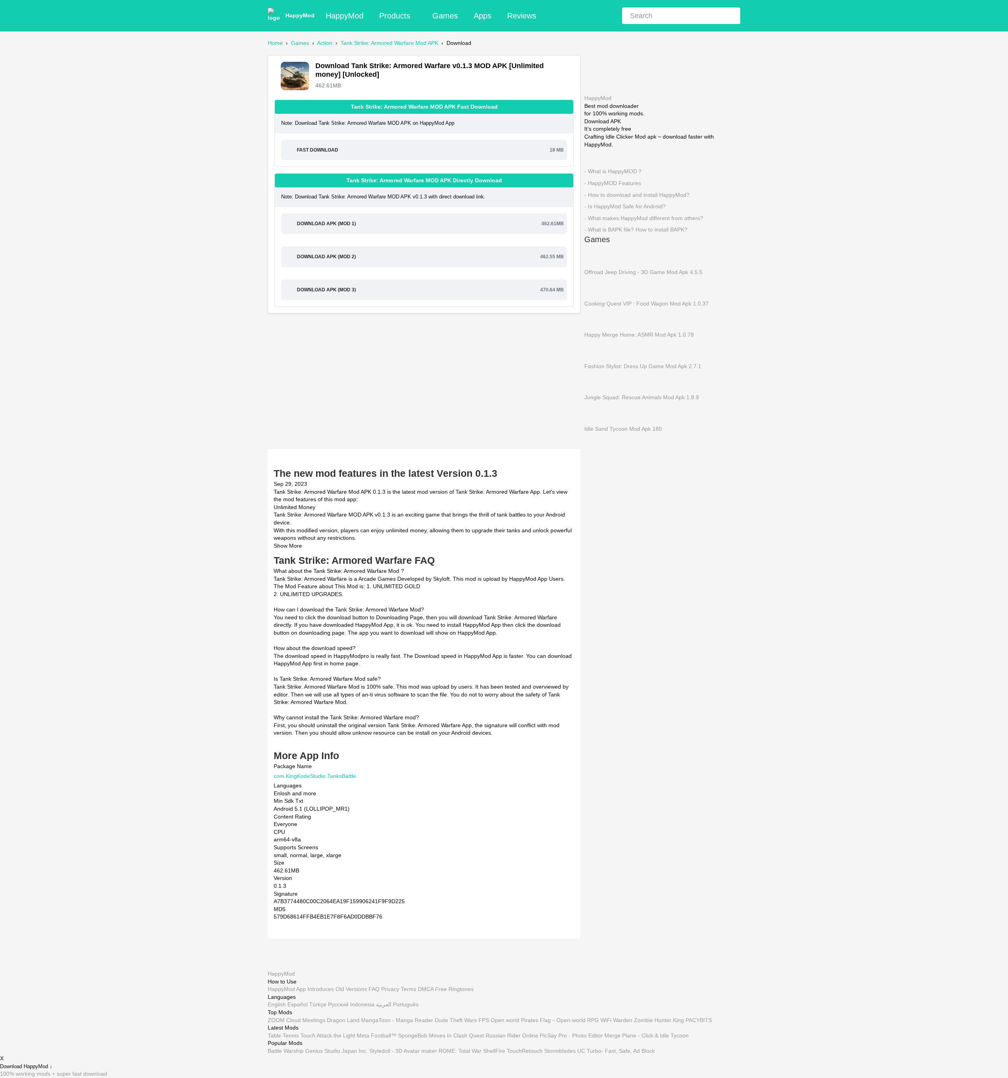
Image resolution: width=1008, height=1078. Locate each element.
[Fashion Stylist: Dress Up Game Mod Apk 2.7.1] (596, 350)
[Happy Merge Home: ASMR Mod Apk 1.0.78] (596, 318)
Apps (482, 15)
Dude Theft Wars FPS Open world (477, 1020)
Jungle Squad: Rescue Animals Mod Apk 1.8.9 (641, 397)
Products (394, 15)
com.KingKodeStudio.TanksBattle (315, 776)
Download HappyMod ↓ (26, 1067)
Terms (408, 989)
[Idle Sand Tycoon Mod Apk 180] (596, 412)
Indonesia (362, 1004)
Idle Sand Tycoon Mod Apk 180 (623, 428)
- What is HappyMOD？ (613, 171)
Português (406, 1004)
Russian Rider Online (511, 1035)
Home (275, 43)
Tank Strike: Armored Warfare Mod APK (389, 43)
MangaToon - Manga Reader (397, 1020)
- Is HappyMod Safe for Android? (625, 206)
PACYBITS (699, 1020)
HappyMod (300, 15)
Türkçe (317, 1004)
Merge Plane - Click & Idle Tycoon (646, 1035)
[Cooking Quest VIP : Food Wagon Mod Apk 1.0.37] (596, 287)
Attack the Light (336, 1035)
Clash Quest (468, 1035)
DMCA (426, 989)
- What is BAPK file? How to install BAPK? (635, 229)
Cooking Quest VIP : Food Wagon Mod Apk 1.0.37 (646, 303)
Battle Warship (286, 1051)
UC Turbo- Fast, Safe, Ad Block (616, 1051)
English (277, 1004)
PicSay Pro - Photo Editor (571, 1035)
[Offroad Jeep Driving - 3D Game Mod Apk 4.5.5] (596, 256)
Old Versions (351, 989)
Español (297, 1004)
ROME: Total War (460, 1051)
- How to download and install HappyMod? (636, 194)
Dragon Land (343, 1020)
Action (324, 43)
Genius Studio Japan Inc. (336, 1051)
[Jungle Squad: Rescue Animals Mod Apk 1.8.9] (596, 381)
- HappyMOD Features (612, 183)
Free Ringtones (454, 989)
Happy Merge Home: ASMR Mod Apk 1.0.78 (639, 335)
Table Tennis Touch (291, 1035)
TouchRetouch (525, 1051)
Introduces (321, 989)
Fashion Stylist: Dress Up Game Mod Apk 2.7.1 (642, 366)
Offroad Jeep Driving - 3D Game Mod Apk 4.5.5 (643, 272)
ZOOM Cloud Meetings (296, 1020)
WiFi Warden (616, 1020)
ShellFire (494, 1051)
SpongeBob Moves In (425, 1035)
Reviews (521, 15)
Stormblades (560, 1051)
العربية (383, 1004)
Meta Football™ (377, 1035)
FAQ (374, 989)
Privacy (390, 989)
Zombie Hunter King (659, 1020)
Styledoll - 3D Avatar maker (403, 1051)
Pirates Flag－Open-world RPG (560, 1020)
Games (445, 15)
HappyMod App (287, 989)
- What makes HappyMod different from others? (643, 218)
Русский (338, 1004)
